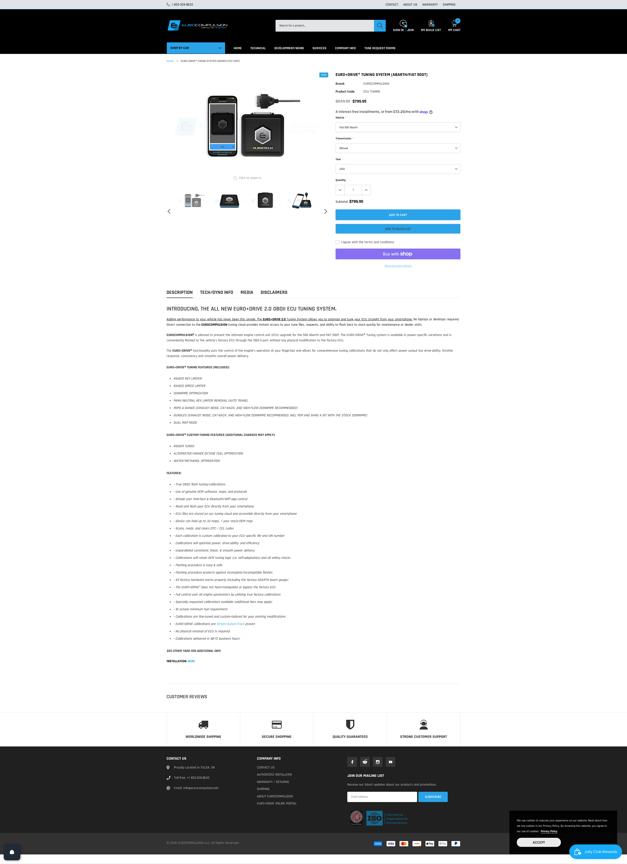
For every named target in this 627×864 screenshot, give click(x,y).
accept (539, 842)
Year (339, 159)
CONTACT (392, 4)
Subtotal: (342, 202)
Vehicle (341, 118)
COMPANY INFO (345, 48)
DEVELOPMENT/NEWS (289, 48)
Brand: (340, 84)
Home (170, 61)
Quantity (341, 180)
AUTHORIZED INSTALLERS (274, 774)
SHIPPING (449, 4)
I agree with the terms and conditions (367, 242)
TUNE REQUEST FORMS (380, 48)
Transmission (344, 138)
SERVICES (319, 48)
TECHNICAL (258, 48)
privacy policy (549, 831)
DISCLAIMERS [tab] (274, 292)
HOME (238, 48)
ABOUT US (410, 4)
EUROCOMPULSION (376, 84)
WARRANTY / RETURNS (273, 782)
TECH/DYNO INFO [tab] (216, 292)
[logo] (197, 25)
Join (410, 30)
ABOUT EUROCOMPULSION (275, 796)
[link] (193, 200)
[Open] (12, 852)
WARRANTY (430, 4)
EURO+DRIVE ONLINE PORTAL (277, 803)
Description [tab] (180, 292)
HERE (191, 661)
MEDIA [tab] (247, 292)
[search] (380, 26)
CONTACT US (266, 767)
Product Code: (345, 91)
